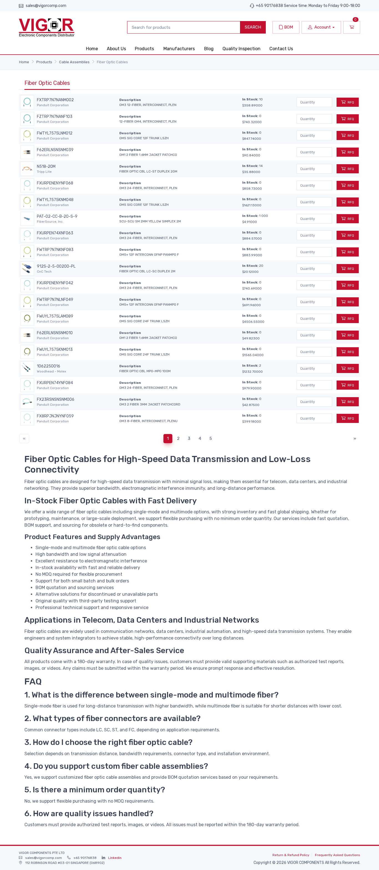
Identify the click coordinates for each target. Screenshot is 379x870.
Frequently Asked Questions (337, 855)
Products (144, 48)
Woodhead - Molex (51, 371)
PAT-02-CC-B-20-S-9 (57, 216)
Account (322, 27)
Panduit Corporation (53, 105)
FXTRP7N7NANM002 (55, 100)
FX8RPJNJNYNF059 (55, 416)
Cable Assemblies (74, 62)
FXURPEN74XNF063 (55, 233)
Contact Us (281, 48)
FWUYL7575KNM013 (55, 350)
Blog (209, 48)
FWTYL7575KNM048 (55, 200)
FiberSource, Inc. (50, 222)
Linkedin (115, 858)
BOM (288, 27)
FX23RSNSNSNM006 (55, 399)
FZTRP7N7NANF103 (54, 117)
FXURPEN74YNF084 (55, 383)
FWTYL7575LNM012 (54, 133)
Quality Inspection (242, 48)
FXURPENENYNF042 (55, 283)
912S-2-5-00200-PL (56, 266)
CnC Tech (44, 271)
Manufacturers (179, 48)
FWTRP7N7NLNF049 (55, 300)
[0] (351, 27)
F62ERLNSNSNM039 (55, 150)
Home (92, 48)
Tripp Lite (44, 172)
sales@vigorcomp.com (46, 5)
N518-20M (46, 166)
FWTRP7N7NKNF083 (55, 250)
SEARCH (253, 27)
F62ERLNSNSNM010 (55, 333)
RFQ (351, 102)
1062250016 (48, 366)
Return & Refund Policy (290, 855)
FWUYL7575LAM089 (55, 316)
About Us (116, 48)
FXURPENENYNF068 (55, 183)
